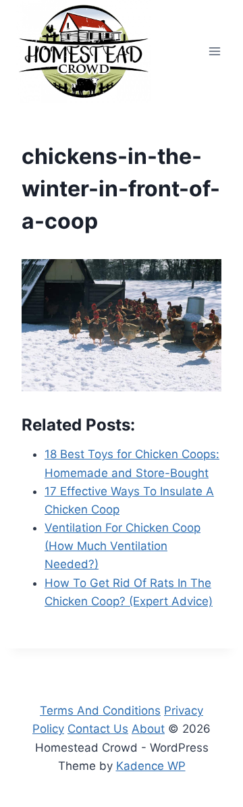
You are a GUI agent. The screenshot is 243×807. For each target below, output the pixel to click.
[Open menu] (214, 50)
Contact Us (98, 728)
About (148, 728)
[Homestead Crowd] (83, 51)
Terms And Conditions (100, 710)
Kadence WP (151, 766)
